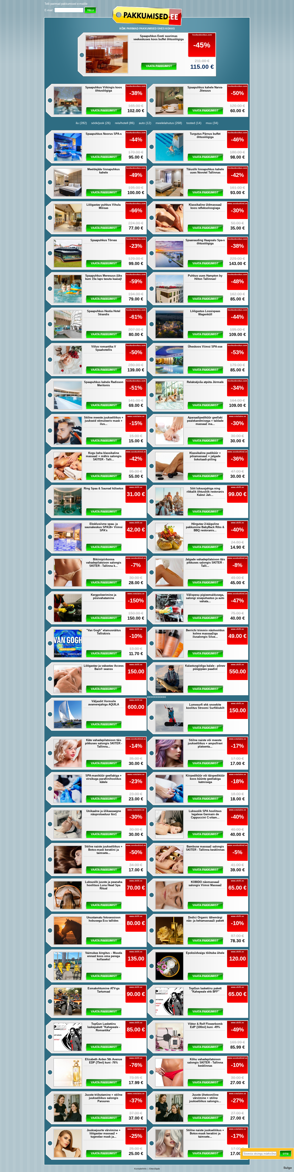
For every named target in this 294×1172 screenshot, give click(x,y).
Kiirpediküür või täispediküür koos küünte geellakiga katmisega (205, 779)
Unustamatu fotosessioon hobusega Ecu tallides (104, 919)
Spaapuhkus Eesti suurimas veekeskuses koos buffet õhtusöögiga (158, 37)
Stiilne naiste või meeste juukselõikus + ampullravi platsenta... (205, 743)
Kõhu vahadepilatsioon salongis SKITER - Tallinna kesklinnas (205, 1062)
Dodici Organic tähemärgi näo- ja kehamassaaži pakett (205, 919)
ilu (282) (81, 123)
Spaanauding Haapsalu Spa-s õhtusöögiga (205, 242)
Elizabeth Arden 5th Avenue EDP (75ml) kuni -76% (103, 1061)
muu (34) (212, 123)
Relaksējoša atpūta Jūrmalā (205, 382)
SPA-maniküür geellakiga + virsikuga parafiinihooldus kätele (103, 779)
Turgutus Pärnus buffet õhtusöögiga (205, 135)
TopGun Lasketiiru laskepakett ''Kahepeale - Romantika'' (103, 1027)
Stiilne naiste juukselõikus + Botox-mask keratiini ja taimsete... (103, 850)
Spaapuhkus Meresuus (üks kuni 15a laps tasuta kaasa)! (103, 277)
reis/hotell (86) (125, 123)
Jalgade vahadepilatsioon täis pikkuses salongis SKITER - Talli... (205, 562)
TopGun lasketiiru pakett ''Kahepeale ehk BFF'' (205, 990)
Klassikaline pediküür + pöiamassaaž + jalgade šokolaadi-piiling (205, 456)
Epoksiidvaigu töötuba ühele (205, 952)
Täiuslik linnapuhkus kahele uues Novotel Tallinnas (205, 171)
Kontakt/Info (140, 1168)
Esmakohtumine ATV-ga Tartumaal (103, 990)
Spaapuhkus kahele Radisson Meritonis (103, 383)
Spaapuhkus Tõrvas (103, 240)
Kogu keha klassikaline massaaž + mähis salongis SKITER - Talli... (103, 456)
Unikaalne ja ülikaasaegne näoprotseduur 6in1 (103, 812)
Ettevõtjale (154, 1168)
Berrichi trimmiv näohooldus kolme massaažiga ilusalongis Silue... (205, 633)
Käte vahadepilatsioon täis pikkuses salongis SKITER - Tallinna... (103, 743)
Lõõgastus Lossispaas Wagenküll (205, 312)
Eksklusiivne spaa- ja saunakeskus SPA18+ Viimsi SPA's (103, 527)
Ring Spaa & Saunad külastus (103, 488)
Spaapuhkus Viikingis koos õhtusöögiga (103, 89)
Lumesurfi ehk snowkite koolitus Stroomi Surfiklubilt (205, 706)
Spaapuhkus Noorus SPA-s (104, 133)
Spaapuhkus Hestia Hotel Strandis (103, 312)
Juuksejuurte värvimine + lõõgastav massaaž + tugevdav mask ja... (104, 1133)
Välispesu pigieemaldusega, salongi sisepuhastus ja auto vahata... (205, 598)
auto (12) (145, 123)
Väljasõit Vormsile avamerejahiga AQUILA (103, 703)
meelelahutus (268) (169, 123)
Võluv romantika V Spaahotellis (103, 348)
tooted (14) (193, 123)
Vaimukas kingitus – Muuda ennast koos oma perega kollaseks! (103, 956)
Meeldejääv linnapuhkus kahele (103, 171)
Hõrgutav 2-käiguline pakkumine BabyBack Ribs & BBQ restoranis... (205, 527)
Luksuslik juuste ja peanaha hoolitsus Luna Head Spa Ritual (103, 885)
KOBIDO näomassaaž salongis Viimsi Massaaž (205, 883)
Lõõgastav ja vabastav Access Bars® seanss (104, 667)
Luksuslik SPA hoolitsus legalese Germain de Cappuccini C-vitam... (205, 814)
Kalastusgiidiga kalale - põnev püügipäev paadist (205, 667)
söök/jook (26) (101, 123)
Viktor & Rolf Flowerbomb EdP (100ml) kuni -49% (205, 1025)
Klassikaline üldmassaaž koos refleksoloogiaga (205, 206)
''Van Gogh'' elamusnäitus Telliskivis (103, 632)
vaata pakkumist (159, 66)
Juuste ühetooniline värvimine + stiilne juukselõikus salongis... (205, 1098)
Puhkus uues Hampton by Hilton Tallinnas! (205, 277)
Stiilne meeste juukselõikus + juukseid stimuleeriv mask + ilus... (103, 421)
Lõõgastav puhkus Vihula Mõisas (104, 206)
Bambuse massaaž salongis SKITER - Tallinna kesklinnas (205, 848)
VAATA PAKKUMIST (205, 689)
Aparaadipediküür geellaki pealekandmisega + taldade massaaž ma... (205, 421)
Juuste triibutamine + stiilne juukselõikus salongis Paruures (103, 1098)
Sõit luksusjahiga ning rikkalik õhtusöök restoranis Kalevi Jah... (205, 491)
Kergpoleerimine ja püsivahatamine (103, 596)
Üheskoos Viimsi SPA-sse (205, 346)
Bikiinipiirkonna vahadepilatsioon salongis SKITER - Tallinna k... (103, 562)
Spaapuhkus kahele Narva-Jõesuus (205, 89)
